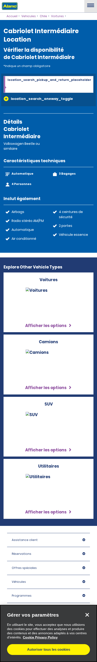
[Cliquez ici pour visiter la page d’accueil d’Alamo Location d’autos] (9, 6)
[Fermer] (87, 615)
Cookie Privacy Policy (40, 637)
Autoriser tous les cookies (48, 649)
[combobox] (48, 84)
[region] (48, 633)
